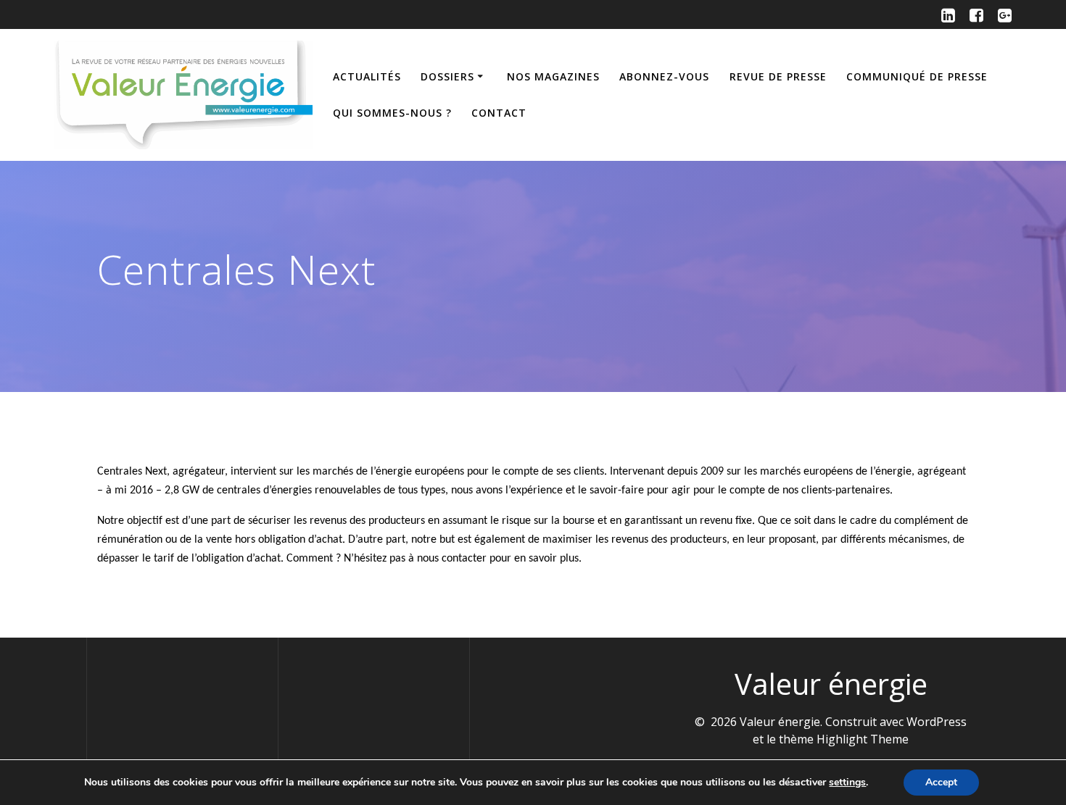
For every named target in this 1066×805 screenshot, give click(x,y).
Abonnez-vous (664, 76)
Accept (941, 782)
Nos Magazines (553, 76)
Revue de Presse (778, 76)
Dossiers (447, 76)
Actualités (367, 76)
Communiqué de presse (917, 76)
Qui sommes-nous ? (392, 113)
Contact (498, 113)
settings (847, 782)
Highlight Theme (863, 739)
